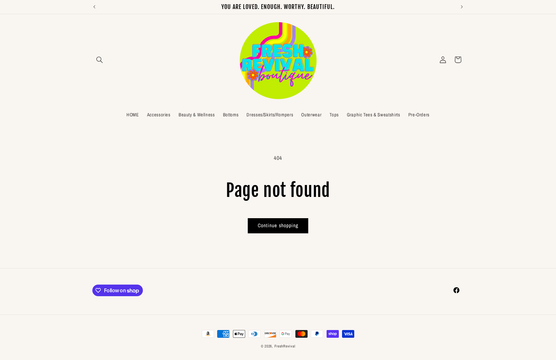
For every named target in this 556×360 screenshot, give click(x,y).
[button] (99, 59)
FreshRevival (284, 346)
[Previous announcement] (94, 6)
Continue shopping (278, 225)
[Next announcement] (462, 6)
